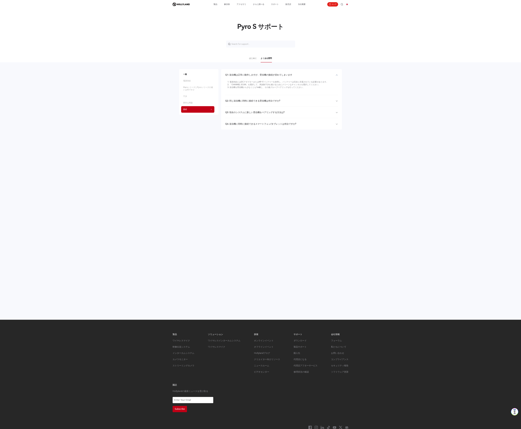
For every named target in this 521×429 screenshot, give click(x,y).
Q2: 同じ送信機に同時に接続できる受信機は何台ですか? (252, 101)
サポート (275, 4)
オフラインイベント (264, 347)
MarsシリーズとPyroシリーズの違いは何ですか (198, 88)
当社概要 (302, 4)
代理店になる (300, 359)
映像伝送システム (181, 347)
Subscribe (180, 409)
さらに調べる (258, 4)
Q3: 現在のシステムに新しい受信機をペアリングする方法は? (255, 112)
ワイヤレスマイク (181, 341)
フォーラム (336, 341)
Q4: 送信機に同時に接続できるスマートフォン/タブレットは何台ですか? (260, 124)
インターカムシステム (183, 353)
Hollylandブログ (262, 353)
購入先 (297, 353)
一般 (185, 74)
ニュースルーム (261, 366)
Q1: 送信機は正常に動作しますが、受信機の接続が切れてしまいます (258, 75)
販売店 (288, 4)
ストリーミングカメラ (183, 366)
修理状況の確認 (301, 372)
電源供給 (187, 81)
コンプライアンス (339, 359)
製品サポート (300, 347)
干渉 (185, 96)
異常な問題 (188, 103)
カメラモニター (180, 359)
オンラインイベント (264, 341)
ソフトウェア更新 (339, 372)
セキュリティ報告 (339, 366)
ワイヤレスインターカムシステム (224, 341)
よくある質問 (266, 58)
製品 (215, 4)
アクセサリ (241, 4)
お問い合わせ (337, 353)
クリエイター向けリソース (267, 359)
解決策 (227, 4)
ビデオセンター (261, 372)
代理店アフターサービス (305, 366)
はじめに (253, 58)
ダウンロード (300, 341)
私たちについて (338, 347)
